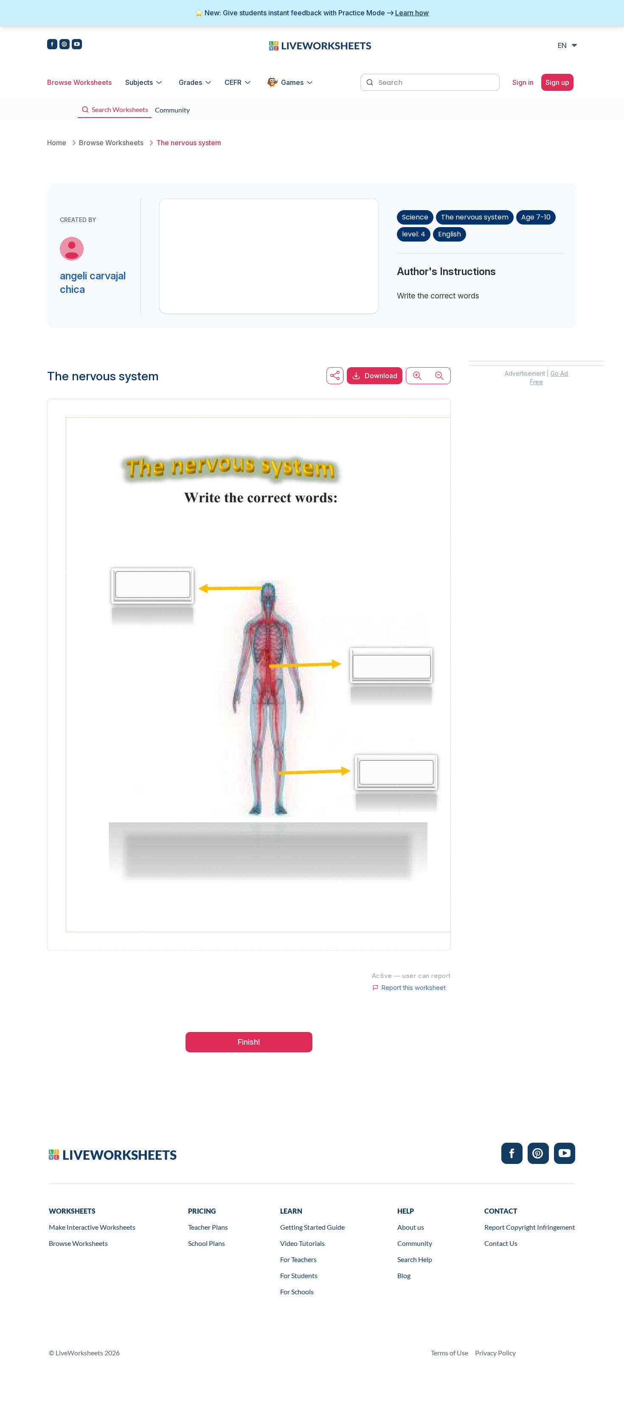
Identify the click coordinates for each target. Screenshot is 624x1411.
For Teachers (298, 1259)
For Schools (297, 1291)
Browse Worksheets (79, 82)
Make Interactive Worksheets (92, 1227)
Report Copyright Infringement (529, 1227)
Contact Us (500, 1243)
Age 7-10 (536, 217)
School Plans (206, 1243)
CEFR (233, 82)
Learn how (412, 12)
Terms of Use (449, 1353)
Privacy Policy (495, 1353)
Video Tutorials (302, 1243)
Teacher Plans (208, 1227)
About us (410, 1227)
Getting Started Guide (312, 1227)
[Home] (320, 45)
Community (414, 1243)
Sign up (557, 82)
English (449, 234)
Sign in (523, 82)
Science (415, 217)
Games (292, 82)
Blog (403, 1275)
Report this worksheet (413, 987)
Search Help (414, 1259)
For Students (299, 1275)
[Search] (370, 81)
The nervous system (475, 217)
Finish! (249, 1041)
